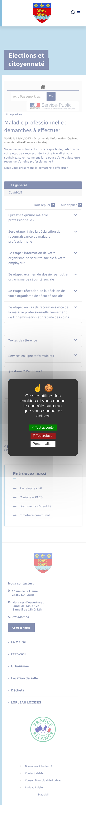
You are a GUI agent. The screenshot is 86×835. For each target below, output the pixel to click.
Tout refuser (44, 435)
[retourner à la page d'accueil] (42, 12)
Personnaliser (43, 443)
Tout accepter (44, 427)
